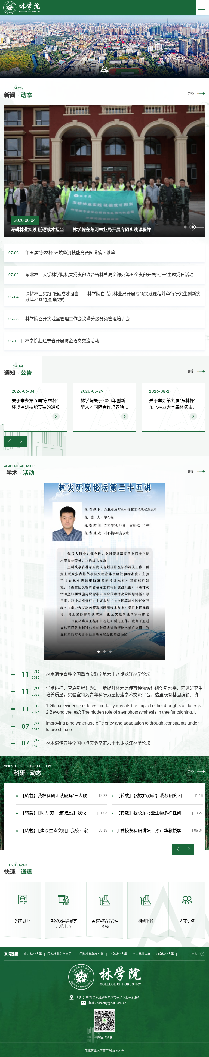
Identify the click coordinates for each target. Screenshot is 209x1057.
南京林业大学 (141, 954)
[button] (113, 69)
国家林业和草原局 (59, 954)
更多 (191, 93)
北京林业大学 (118, 954)
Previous (177, 849)
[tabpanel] (104, 171)
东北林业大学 (33, 954)
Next (188, 849)
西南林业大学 (165, 954)
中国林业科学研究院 (90, 954)
